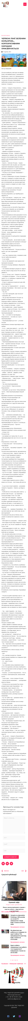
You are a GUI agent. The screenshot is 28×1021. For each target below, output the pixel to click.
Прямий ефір (14, 902)
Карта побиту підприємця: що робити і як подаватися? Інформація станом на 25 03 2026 (19, 949)
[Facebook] (8, 1016)
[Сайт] (14, 851)
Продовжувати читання (17, 927)
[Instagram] (19, 1016)
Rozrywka (5, 35)
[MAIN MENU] (25, 4)
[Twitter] (14, 1016)
